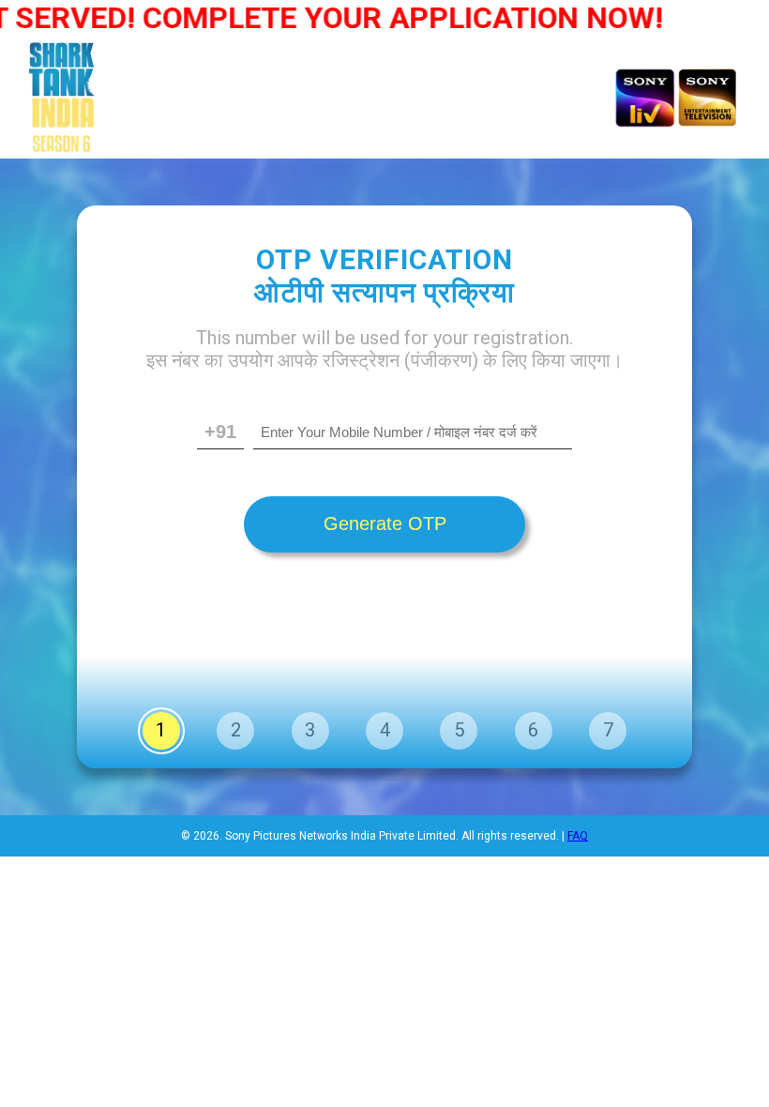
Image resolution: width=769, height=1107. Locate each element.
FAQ (577, 835)
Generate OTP (385, 523)
